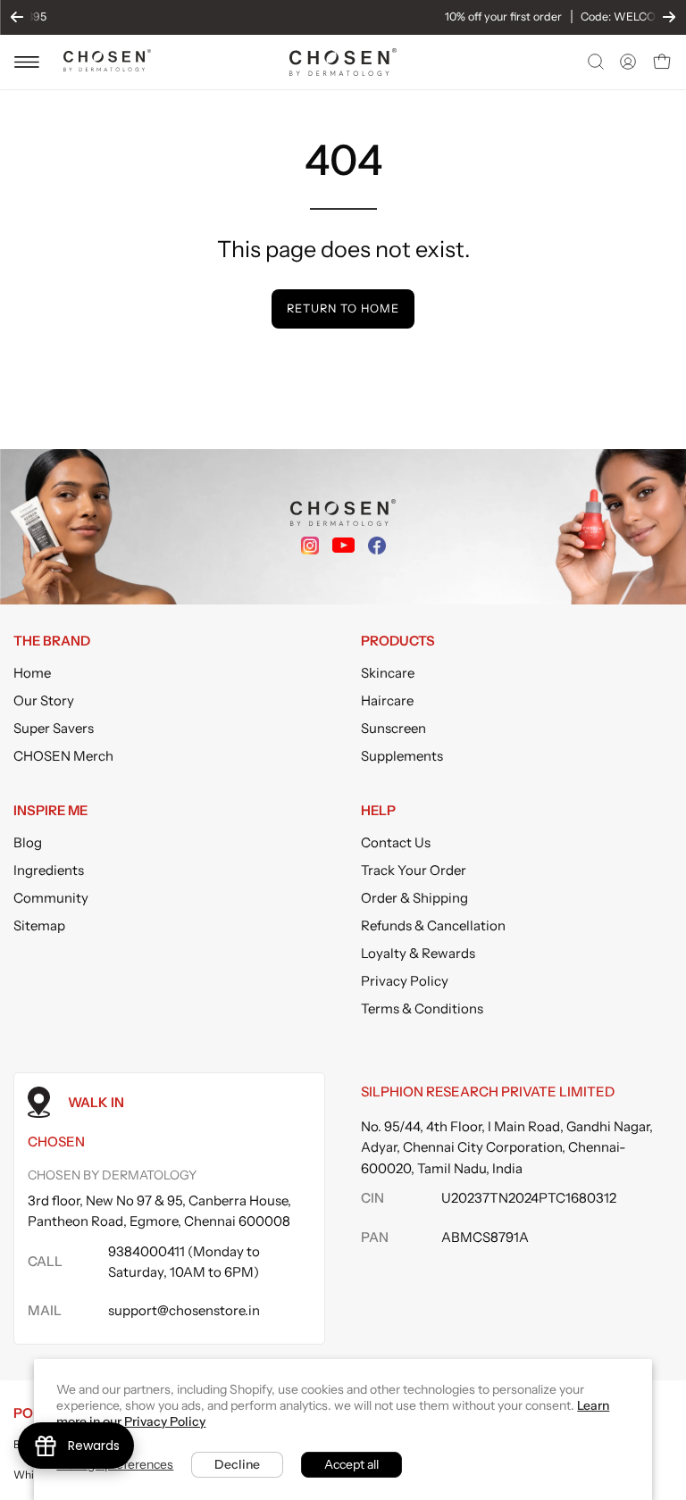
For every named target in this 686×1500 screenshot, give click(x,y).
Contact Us (396, 842)
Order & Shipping (414, 897)
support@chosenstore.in (184, 1310)
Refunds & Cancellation (433, 925)
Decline (237, 1464)
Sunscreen (393, 728)
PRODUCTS (398, 641)
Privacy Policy (404, 980)
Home (32, 672)
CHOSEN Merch (63, 755)
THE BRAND (51, 641)
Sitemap (39, 925)
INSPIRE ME (50, 811)
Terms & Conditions (422, 1008)
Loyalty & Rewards (418, 953)
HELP (378, 811)
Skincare (387, 672)
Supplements (402, 755)
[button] (594, 61)
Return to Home (342, 308)
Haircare (387, 700)
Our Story (43, 700)
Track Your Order (413, 870)
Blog (27, 842)
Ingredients (48, 870)
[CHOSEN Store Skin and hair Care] (107, 66)
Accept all (351, 1464)
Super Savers (53, 728)
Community (50, 897)
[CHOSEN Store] (343, 62)
